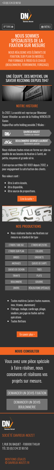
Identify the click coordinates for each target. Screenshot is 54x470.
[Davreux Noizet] (27, 15)
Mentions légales (15, 459)
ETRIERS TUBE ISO (16, 245)
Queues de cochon (16, 269)
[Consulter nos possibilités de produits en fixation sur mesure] (27, 133)
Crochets (39, 257)
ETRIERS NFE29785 (39, 245)
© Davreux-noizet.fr (17, 462)
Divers (16, 288)
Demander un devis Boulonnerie (27, 404)
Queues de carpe (39, 263)
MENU (47, 26)
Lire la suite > (27, 199)
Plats (39, 275)
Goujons (39, 281)
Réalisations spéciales (39, 288)
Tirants (16, 275)
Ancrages (16, 263)
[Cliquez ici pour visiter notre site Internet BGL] (27, 142)
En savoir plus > (27, 334)
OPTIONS (7, 26)
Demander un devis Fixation (27, 392)
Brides (16, 257)
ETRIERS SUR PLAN (16, 251)
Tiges (39, 269)
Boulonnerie (16, 281)
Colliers (39, 251)
